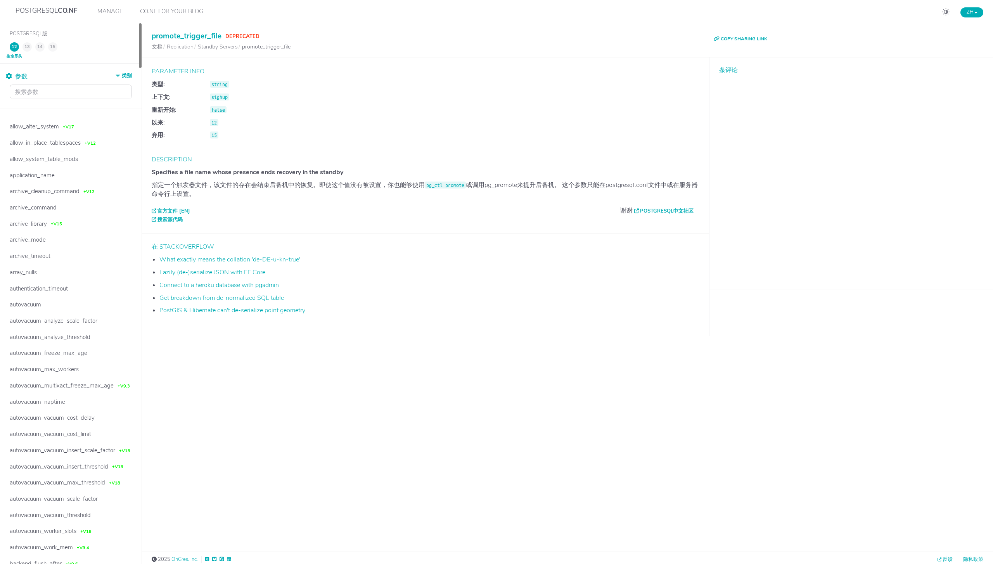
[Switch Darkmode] (946, 13)
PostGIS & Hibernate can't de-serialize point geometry (232, 310)
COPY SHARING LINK (743, 39)
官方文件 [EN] (173, 211)
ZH (971, 12)
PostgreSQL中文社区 (667, 211)
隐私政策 (973, 559)
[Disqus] (851, 176)
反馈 (948, 559)
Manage (110, 11)
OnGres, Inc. (184, 559)
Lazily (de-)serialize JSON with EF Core (212, 272)
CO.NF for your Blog (171, 11)
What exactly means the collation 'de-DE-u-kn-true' (229, 259)
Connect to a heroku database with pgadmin (219, 285)
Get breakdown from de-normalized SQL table (221, 298)
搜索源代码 (170, 219)
